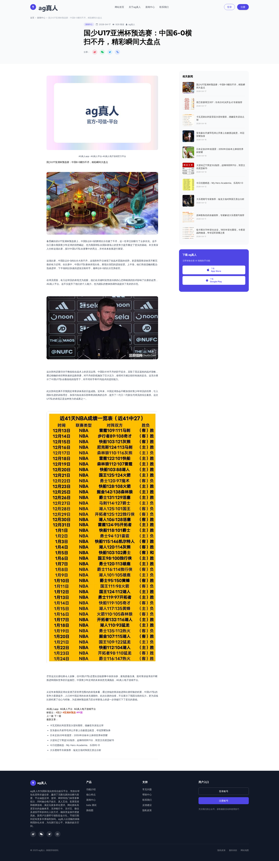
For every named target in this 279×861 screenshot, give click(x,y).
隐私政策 (147, 810)
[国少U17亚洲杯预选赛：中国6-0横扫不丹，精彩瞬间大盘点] (188, 88)
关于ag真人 (135, 7)
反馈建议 (147, 805)
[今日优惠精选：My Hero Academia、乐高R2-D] (188, 184)
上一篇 (49, 715)
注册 (243, 7)
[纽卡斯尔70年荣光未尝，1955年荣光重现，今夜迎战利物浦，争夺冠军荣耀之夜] (188, 233)
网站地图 (245, 850)
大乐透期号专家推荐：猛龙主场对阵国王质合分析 (75, 750)
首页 (32, 17)
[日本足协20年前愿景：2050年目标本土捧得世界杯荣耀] (188, 152)
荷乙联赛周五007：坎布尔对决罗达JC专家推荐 (219, 102)
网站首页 (119, 7)
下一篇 (57, 715)
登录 (229, 7)
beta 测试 (91, 805)
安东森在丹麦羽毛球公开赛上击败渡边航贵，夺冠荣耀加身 (80, 730)
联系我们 (164, 7)
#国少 (59, 712)
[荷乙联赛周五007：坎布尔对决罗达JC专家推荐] (188, 104)
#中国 (79, 712)
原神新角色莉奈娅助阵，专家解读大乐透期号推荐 (220, 215)
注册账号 (223, 800)
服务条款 (233, 850)
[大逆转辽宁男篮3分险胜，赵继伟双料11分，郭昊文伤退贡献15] (188, 168)
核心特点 (91, 794)
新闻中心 (150, 7)
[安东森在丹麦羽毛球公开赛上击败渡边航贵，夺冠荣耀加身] (188, 136)
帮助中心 (147, 794)
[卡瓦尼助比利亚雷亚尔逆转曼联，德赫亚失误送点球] (188, 120)
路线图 (89, 810)
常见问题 (147, 789)
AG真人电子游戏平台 (127, 680)
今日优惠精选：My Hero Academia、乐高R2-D (75, 745)
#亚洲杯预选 (69, 712)
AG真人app (52, 708)
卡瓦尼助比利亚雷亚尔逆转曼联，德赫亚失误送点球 (76, 725)
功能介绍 (91, 789)
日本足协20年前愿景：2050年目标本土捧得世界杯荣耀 (79, 735)
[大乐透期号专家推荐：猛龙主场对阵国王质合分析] (188, 201)
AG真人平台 (52, 283)
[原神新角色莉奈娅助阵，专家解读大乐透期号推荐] (188, 217)
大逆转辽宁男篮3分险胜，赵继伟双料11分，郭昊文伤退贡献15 (82, 740)
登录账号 (223, 791)
